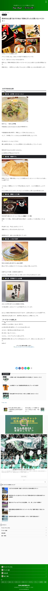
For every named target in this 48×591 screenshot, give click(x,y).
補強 (45, 582)
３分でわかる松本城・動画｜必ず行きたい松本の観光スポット (23, 488)
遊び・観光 (5, 402)
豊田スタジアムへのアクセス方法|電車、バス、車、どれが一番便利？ (25, 502)
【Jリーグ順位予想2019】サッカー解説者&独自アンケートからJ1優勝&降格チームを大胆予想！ (24, 469)
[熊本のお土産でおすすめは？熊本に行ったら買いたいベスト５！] (25, 368)
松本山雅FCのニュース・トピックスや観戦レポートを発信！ (24, 587)
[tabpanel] (24, 456)
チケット (36, 582)
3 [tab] (24, 480)
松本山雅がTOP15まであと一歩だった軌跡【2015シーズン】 (24, 393)
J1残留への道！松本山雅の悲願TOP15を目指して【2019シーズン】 (26, 377)
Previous (2, 457)
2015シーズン (4, 582)
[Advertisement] (24, 77)
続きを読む (24, 476)
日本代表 (41, 582)
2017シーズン (17, 582)
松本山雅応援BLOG (24, 585)
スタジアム (31, 582)
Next (46, 457)
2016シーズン (10, 582)
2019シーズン (24, 582)
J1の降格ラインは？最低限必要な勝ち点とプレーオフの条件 (24, 385)
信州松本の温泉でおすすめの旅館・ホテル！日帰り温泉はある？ (24, 516)
